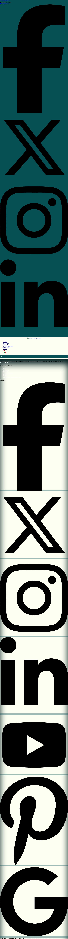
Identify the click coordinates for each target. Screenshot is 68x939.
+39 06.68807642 (5, 0)
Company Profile (4, 363)
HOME (5, 368)
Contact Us (6, 374)
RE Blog (5, 375)
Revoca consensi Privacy (47, 938)
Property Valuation (8, 373)
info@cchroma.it (5, 3)
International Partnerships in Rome (12, 377)
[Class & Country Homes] (34, 338)
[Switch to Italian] (5, 352)
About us (5, 371)
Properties (6, 370)
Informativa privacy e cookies (32, 938)
